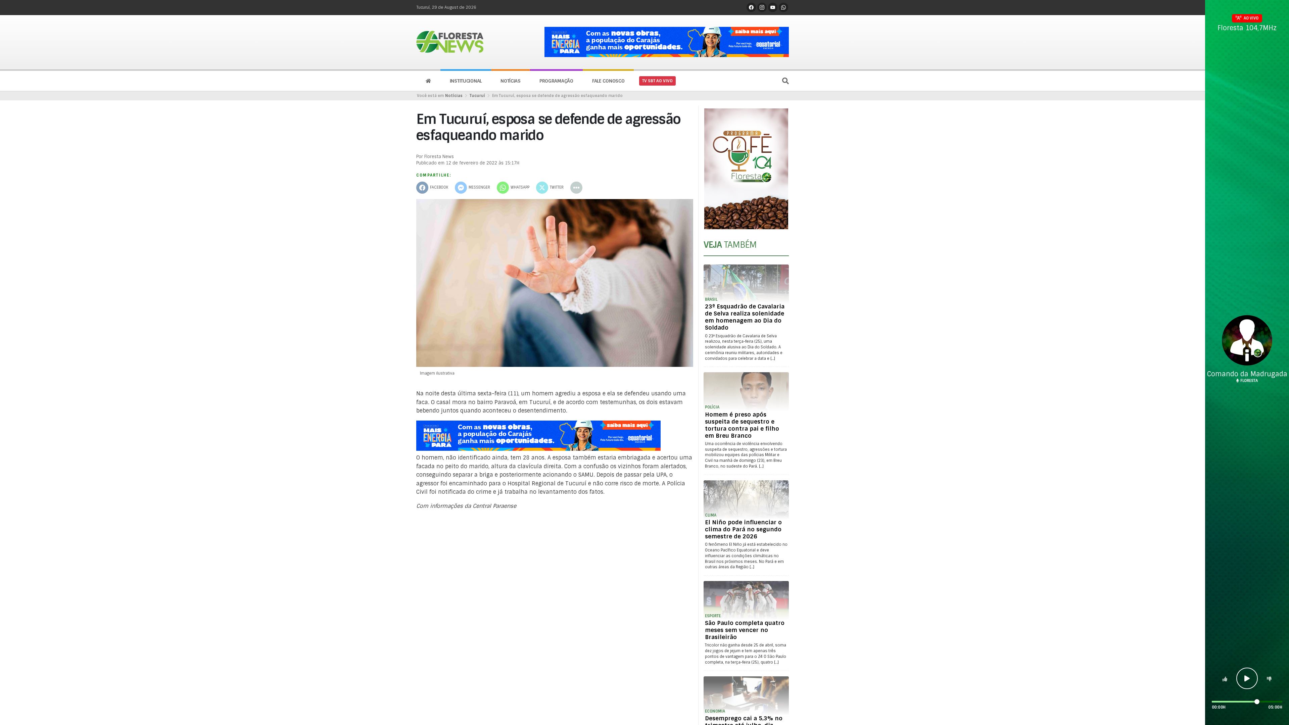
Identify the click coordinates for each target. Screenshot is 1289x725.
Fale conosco (608, 81)
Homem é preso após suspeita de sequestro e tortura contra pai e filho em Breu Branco (742, 425)
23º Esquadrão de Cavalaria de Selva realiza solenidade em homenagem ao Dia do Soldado (744, 317)
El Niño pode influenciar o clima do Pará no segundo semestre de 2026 (743, 529)
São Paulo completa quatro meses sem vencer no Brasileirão (744, 630)
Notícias (510, 81)
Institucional (466, 81)
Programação (556, 81)
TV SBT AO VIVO (657, 81)
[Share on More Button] (576, 188)
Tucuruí (477, 95)
